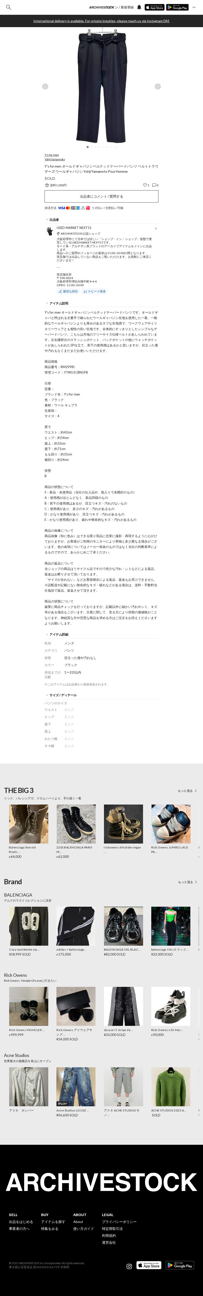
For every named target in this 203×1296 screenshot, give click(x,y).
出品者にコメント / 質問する (101, 196)
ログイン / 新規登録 (119, 7)
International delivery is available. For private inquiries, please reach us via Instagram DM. (101, 21)
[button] (88, 147)
